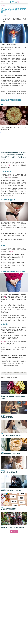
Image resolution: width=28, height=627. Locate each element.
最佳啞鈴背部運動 (7, 417)
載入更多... (14, 531)
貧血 (11, 251)
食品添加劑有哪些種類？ (9, 509)
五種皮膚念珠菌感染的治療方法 (11, 435)
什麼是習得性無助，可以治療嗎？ (12, 490)
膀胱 (5, 297)
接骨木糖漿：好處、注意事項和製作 (12, 527)
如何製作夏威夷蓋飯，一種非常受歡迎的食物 (13, 397)
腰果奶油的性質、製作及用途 (10, 454)
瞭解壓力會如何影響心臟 (9, 472)
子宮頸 (3, 341)
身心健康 (3, 415)
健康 (2, 433)
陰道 (9, 177)
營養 (2, 395)
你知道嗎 (3, 470)
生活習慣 (3, 5)
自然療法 (3, 525)
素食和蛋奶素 (3, 452)
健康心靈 (3, 489)
